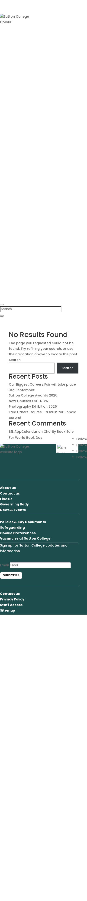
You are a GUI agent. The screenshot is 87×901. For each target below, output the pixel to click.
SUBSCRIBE (11, 575)
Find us (6, 499)
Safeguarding (12, 527)
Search (15, 359)
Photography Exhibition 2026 (33, 406)
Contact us (10, 493)
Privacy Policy (12, 599)
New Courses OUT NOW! (29, 401)
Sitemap (7, 610)
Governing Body (14, 504)
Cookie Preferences (18, 533)
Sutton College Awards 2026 (33, 395)
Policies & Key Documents (23, 522)
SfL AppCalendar (23, 431)
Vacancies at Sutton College (25, 538)
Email (4, 565)
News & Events (13, 510)
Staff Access (11, 605)
